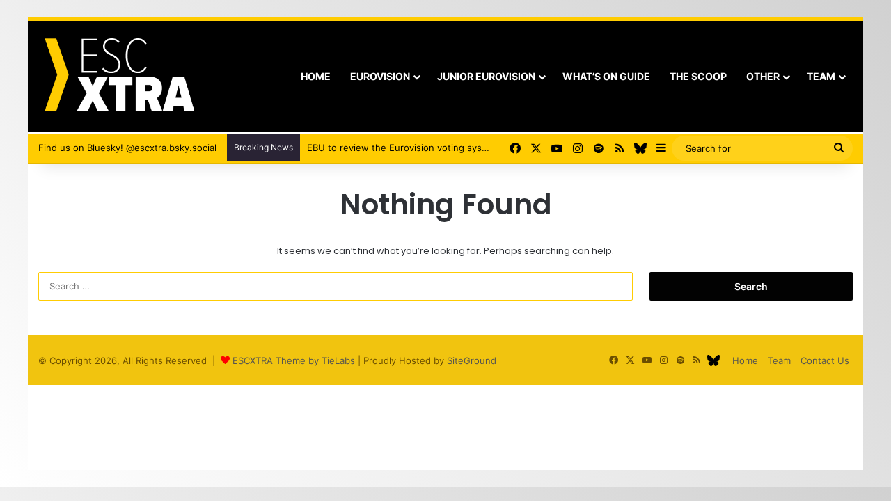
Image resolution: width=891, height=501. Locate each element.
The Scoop (698, 76)
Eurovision (380, 76)
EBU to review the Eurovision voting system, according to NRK (443, 147)
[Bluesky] (640, 148)
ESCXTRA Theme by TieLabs (293, 360)
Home (316, 76)
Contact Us (825, 360)
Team (821, 76)
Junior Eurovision (486, 76)
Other (763, 76)
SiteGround (471, 360)
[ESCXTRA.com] (118, 76)
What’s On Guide (606, 76)
